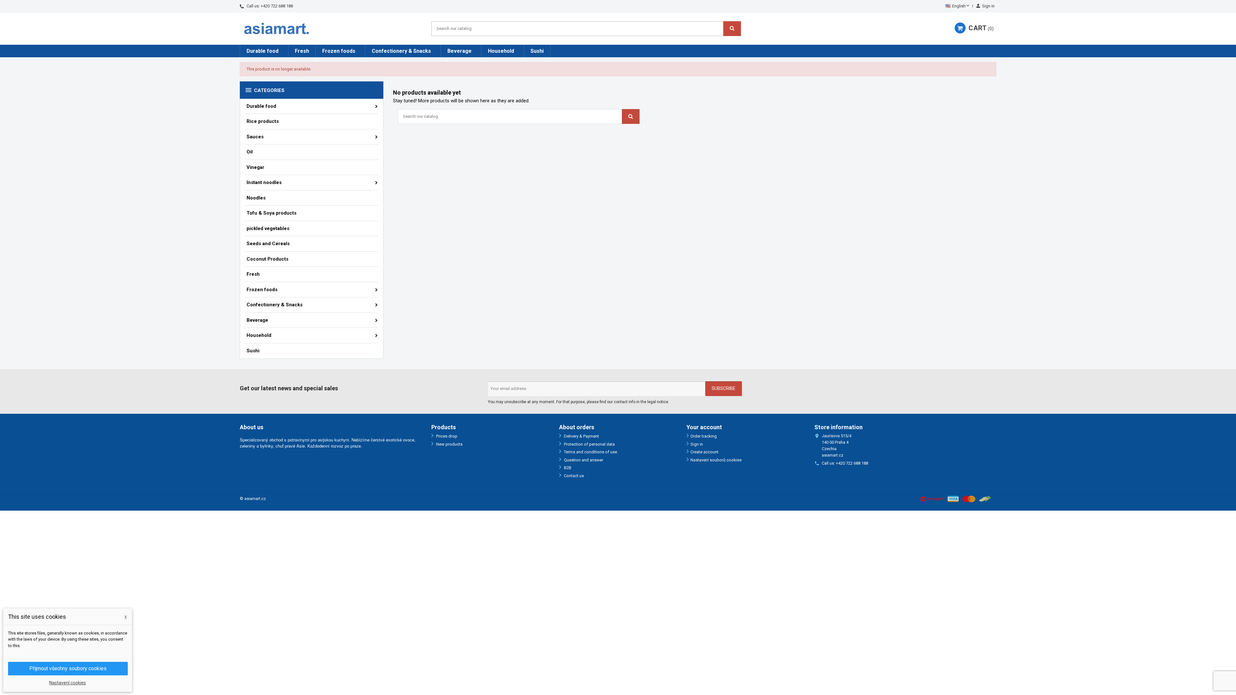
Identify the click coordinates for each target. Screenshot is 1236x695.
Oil (250, 152)
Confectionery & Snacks (401, 51)
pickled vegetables (268, 228)
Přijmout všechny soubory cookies (68, 668)
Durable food (262, 51)
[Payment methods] (956, 498)
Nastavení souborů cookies (716, 460)
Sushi (537, 51)
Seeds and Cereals (268, 243)
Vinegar (255, 167)
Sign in (696, 444)
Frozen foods (338, 51)
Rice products (263, 121)
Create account (704, 451)
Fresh (302, 51)
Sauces (255, 137)
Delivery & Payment (581, 436)
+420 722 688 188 (277, 6)
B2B (567, 467)
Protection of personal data (589, 444)
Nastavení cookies (67, 682)
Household (501, 51)
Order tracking (703, 436)
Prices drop (446, 436)
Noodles (256, 198)
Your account (704, 427)
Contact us (573, 475)
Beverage (459, 51)
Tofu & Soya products (271, 213)
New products (449, 444)
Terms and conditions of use (590, 451)
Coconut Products (267, 259)
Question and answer (583, 460)
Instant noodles (264, 182)
